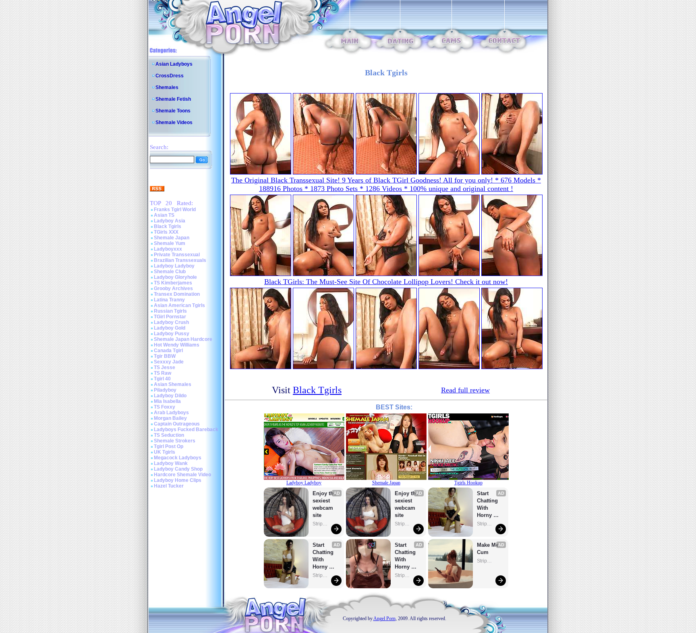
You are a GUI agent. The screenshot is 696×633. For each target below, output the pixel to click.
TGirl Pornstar (170, 317)
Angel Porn (384, 618)
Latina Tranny (169, 300)
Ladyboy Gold (169, 328)
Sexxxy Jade (169, 362)
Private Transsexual (177, 254)
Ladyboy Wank (171, 463)
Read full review (465, 390)
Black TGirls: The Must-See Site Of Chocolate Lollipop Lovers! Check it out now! (386, 282)
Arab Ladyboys (171, 412)
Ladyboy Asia (169, 221)
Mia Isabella (167, 401)
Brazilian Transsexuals (180, 260)
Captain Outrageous (177, 424)
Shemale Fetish (173, 99)
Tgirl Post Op (168, 446)
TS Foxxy (164, 407)
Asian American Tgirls (179, 305)
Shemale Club (170, 271)
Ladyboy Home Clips (177, 480)
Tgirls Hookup (468, 483)
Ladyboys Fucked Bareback (186, 429)
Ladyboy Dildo (170, 395)
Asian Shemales (172, 384)
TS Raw (162, 373)
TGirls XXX (166, 232)
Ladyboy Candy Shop (178, 469)
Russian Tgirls (170, 311)
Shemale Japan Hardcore (183, 339)
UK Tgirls (164, 452)
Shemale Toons (173, 111)
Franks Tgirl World (175, 209)
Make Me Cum (488, 548)
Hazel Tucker (169, 486)
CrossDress (169, 76)
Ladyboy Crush (171, 322)
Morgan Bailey (170, 418)
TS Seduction (169, 435)
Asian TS (164, 215)
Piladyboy (165, 390)
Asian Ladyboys (174, 64)
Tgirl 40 (162, 379)
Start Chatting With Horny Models (324, 556)
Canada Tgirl (168, 350)
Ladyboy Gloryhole (175, 277)
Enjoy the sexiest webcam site (325, 504)
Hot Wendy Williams (176, 345)
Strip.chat (321, 524)
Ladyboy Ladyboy (174, 266)
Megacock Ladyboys (177, 458)
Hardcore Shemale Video (182, 474)
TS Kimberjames (173, 283)
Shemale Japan (171, 238)
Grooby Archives (173, 288)
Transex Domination (177, 294)
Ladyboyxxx (168, 249)
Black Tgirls (167, 226)
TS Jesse (164, 367)
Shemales (166, 87)
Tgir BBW (165, 356)
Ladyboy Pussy (171, 333)
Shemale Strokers (174, 441)
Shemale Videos (174, 122)
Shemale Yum (169, 243)
